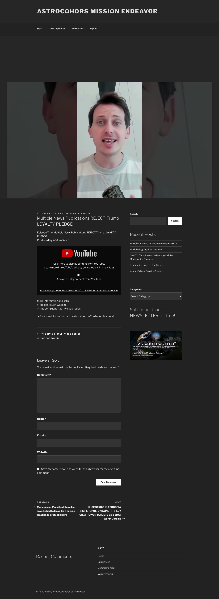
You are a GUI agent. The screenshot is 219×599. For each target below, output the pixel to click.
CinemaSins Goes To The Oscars (146, 265)
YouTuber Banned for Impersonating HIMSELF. (153, 243)
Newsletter (78, 28)
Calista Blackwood (77, 213)
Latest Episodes (56, 28)
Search (134, 214)
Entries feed (104, 561)
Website (42, 452)
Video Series (72, 334)
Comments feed (106, 567)
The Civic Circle (52, 334)
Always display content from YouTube (79, 279)
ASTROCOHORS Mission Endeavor (97, 11)
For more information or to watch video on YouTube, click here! (77, 316)
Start (39, 28)
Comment (44, 374)
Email (41, 435)
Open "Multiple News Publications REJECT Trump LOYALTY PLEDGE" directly (79, 290)
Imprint (93, 28)
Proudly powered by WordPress (69, 591)
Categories (136, 289)
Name (41, 418)
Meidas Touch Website (53, 304)
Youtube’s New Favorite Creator (146, 271)
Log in (101, 556)
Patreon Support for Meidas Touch (60, 308)
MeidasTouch (50, 338)
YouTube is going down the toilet (146, 249)
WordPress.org (105, 574)
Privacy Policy (43, 591)
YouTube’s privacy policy (87, 267)
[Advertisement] (109, 58)
